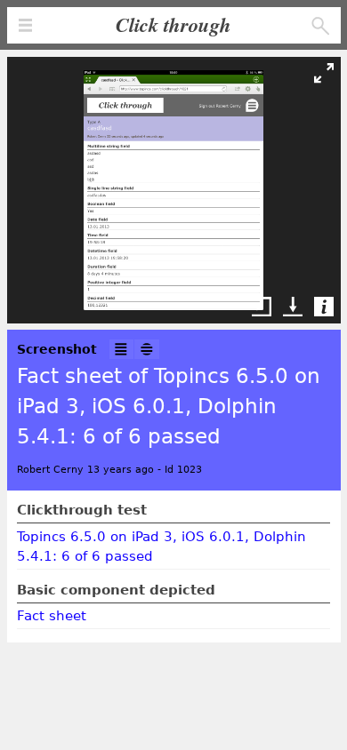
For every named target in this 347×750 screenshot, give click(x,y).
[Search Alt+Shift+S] (321, 26)
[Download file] (296, 306)
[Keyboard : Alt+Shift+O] (146, 349)
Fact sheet (51, 616)
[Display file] (265, 306)
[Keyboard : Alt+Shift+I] (121, 349)
